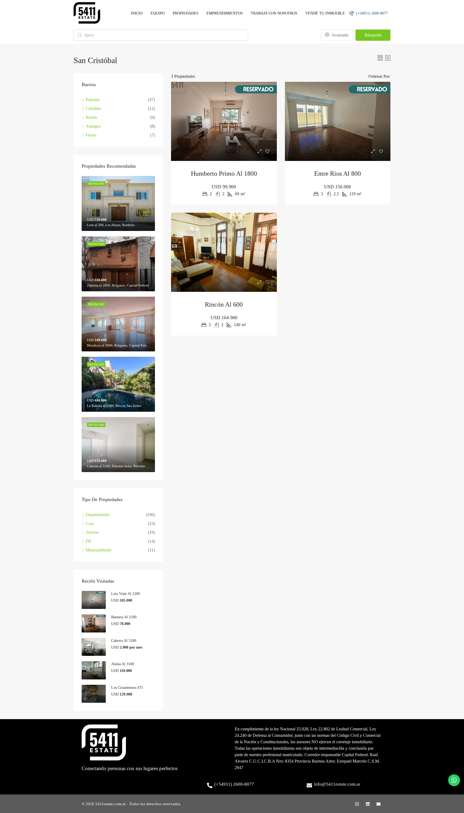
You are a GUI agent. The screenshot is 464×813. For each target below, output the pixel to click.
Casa (90, 523)
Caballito (93, 108)
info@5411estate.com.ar (337, 784)
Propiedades (185, 13)
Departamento (98, 514)
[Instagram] (357, 804)
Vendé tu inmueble (325, 13)
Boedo (91, 117)
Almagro (93, 126)
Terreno (92, 532)
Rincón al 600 (224, 304)
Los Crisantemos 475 (127, 688)
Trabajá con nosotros (274, 13)
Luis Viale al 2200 (125, 594)
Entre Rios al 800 (337, 173)
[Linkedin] (368, 804)
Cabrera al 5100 (123, 641)
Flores (91, 135)
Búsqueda (373, 35)
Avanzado (339, 35)
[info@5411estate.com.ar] (309, 785)
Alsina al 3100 (122, 664)
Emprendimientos (224, 13)
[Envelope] (378, 804)
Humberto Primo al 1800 (224, 173)
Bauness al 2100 (123, 617)
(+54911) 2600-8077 (371, 13)
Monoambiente (98, 550)
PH (88, 541)
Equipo (158, 13)
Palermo (93, 99)
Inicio (137, 13)
